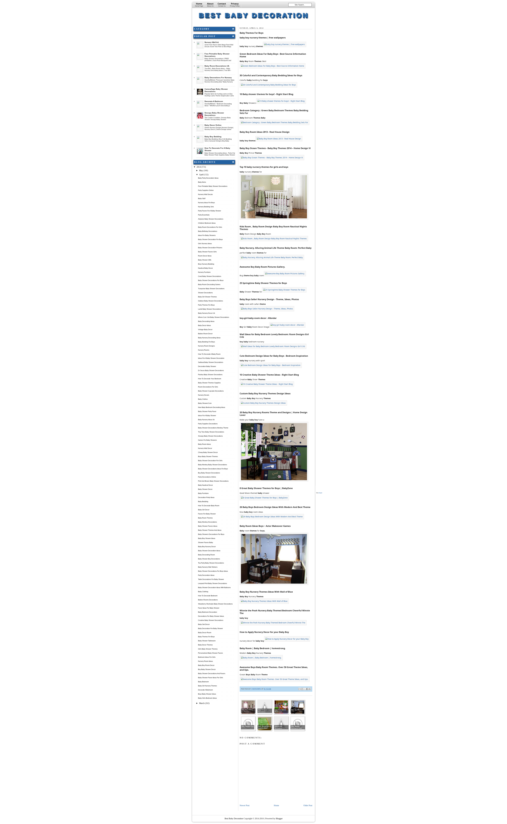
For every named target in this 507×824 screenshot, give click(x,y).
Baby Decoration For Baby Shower (210, 628)
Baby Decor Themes (205, 645)
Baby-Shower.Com (205, 403)
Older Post (307, 805)
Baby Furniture (203, 493)
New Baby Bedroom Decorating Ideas (211, 407)
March (202, 703)
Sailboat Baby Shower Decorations (210, 362)
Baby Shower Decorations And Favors (211, 673)
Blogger (279, 818)
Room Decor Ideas (205, 256)
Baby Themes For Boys (206, 637)
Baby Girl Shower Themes (207, 297)
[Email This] (299, 689)
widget (320, 493)
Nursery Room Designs (206, 346)
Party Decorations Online (207, 477)
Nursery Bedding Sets (206, 207)
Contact (222, 4)
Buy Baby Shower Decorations (209, 473)
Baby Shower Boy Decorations (209, 559)
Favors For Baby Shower (207, 514)
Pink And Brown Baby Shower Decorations (213, 481)
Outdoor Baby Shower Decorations (210, 301)
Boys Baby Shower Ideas (207, 694)
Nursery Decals (203, 395)
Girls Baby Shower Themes (208, 649)
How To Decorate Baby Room (208, 506)
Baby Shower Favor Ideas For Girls (210, 678)
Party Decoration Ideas (206, 575)
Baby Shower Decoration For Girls (210, 461)
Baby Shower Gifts (204, 260)
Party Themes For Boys (206, 305)
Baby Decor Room (204, 633)
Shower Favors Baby (205, 542)
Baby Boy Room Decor (206, 665)
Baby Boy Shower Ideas (206, 538)
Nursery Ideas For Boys (206, 203)
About (210, 4)
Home (199, 4)
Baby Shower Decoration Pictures (210, 248)
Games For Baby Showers (207, 440)
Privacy (235, 4)
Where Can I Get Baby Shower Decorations (213, 317)
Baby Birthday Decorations (207, 231)
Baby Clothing (203, 592)
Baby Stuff (201, 198)
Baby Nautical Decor (205, 485)
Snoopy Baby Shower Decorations (210, 436)
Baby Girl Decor (203, 510)
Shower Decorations (205, 293)
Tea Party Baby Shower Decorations (211, 563)
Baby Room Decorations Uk (217, 66)
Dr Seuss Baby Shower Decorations (211, 370)
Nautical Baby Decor (205, 268)
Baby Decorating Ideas (206, 321)
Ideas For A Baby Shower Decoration (211, 358)
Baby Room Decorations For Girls (210, 227)
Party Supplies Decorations (208, 424)
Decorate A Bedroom (214, 101)
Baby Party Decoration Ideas (208, 178)
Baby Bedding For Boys (206, 342)
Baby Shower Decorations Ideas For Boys (213, 469)
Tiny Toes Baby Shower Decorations (211, 432)
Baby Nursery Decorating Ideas (209, 338)
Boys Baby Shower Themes (208, 456)
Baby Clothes (203, 399)
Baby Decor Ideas (204, 325)
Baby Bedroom (203, 682)
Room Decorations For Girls (208, 387)
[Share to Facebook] (307, 689)
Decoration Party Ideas (206, 497)
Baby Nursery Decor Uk (206, 313)
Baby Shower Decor (205, 489)
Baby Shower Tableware (207, 641)
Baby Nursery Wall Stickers (207, 567)
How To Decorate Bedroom (207, 596)
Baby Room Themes (205, 518)
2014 (199, 167)
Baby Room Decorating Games (209, 284)
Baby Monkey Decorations (207, 522)
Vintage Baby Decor (205, 329)
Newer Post (244, 805)
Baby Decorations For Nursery (218, 77)
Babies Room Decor (205, 334)
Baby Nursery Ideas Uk (206, 420)
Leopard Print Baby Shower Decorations (212, 583)
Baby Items (202, 182)
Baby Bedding (203, 501)
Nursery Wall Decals (205, 194)
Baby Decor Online (213, 125)
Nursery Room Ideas (205, 661)
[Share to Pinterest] (309, 689)
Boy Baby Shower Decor (207, 669)
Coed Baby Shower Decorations (209, 276)
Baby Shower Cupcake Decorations (211, 391)
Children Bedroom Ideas (207, 223)
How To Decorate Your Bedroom (209, 379)
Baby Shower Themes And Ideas (209, 530)
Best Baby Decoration (254, 15)
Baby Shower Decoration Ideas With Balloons (214, 587)
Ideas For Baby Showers (207, 235)
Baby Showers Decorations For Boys (211, 534)
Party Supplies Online (206, 190)
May (201, 170)
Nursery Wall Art (212, 42)
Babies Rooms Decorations (208, 600)
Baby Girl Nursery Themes (207, 686)
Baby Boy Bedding (213, 137)
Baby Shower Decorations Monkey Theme (213, 428)
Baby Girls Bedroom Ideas (207, 698)
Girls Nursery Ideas (205, 244)
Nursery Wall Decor (205, 448)
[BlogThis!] (302, 689)
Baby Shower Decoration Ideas (209, 551)
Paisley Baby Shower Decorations (210, 375)
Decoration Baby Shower (207, 366)
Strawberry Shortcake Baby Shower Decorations (215, 604)
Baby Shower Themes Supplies (209, 383)
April (201, 174)
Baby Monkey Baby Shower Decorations (212, 465)
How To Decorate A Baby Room (209, 354)
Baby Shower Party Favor (207, 411)
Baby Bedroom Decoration (207, 612)
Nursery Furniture (204, 272)
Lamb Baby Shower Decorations (209, 309)
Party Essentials (204, 215)
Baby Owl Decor (204, 624)
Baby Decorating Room (206, 555)
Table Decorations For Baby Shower (211, 579)
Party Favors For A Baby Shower (209, 211)
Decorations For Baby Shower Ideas (211, 616)
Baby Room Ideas (204, 444)
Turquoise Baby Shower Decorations (211, 289)
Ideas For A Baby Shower (207, 415)
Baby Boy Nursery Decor (207, 547)
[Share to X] (304, 689)
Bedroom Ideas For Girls (206, 657)
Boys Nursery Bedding (206, 264)
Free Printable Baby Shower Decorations (212, 186)
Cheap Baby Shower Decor (208, 452)
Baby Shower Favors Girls (207, 252)
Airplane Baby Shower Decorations (210, 219)
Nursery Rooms (203, 350)
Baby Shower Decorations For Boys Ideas (213, 571)
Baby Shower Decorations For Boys (211, 280)
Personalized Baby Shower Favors (210, 653)
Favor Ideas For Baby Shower (208, 608)
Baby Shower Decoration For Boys (210, 239)
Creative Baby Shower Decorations (210, 620)
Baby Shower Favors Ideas (207, 526)
